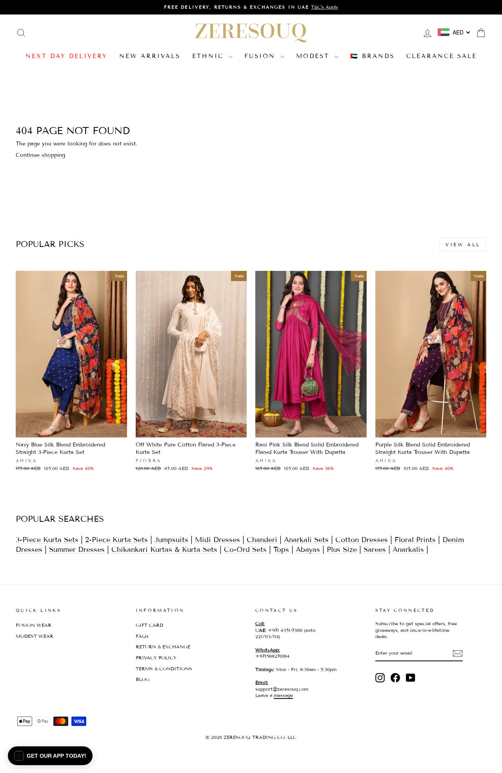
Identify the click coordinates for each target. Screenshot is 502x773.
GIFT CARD (149, 625)
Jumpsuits (171, 539)
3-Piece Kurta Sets (47, 539)
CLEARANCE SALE (441, 56)
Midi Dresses (217, 539)
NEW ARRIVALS (149, 56)
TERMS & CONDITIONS (164, 668)
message (283, 695)
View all (463, 244)
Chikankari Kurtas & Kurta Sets (164, 549)
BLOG (142, 679)
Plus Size (342, 549)
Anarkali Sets (306, 539)
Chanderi (263, 539)
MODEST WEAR (34, 636)
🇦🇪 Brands (372, 56)
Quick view (71, 429)
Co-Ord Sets (245, 549)
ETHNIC (209, 56)
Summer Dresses (77, 549)
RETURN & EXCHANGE (163, 647)
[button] (50, 755)
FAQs (142, 636)
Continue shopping (40, 155)
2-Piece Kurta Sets (116, 539)
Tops (281, 549)
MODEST (314, 56)
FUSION (261, 56)
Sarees (375, 549)
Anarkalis (408, 549)
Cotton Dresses (361, 539)
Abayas (308, 549)
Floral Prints (415, 539)
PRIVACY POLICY (156, 657)
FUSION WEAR (33, 625)
